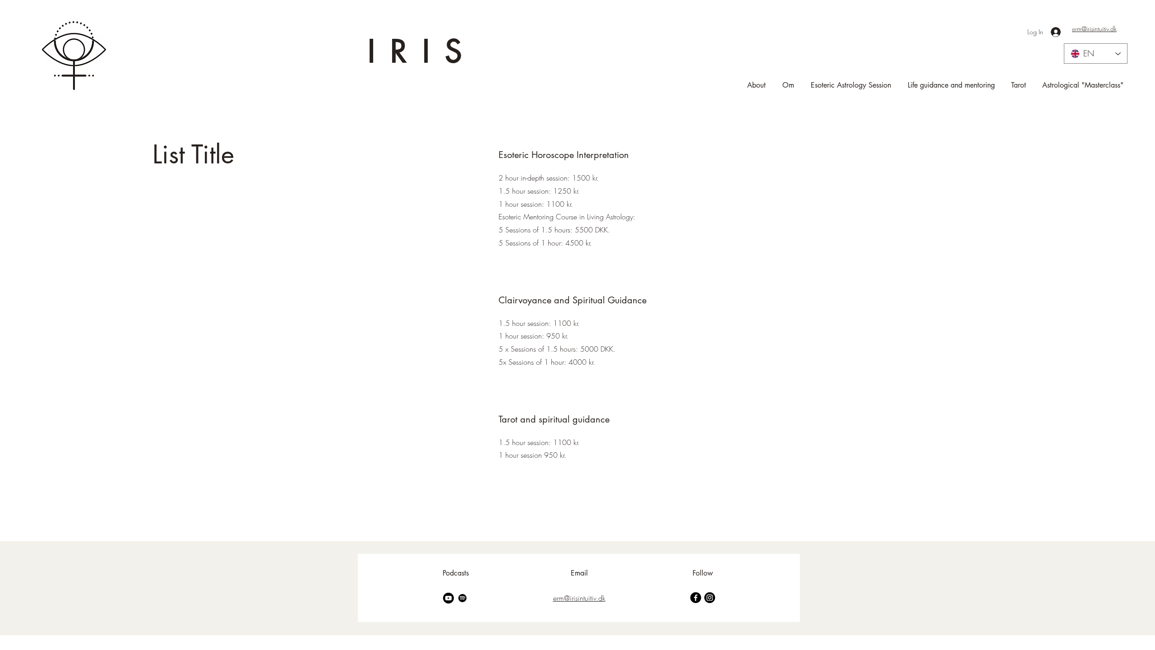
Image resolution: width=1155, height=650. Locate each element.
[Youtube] (448, 598)
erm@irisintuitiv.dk (1094, 28)
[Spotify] (462, 598)
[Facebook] (695, 597)
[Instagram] (709, 597)
